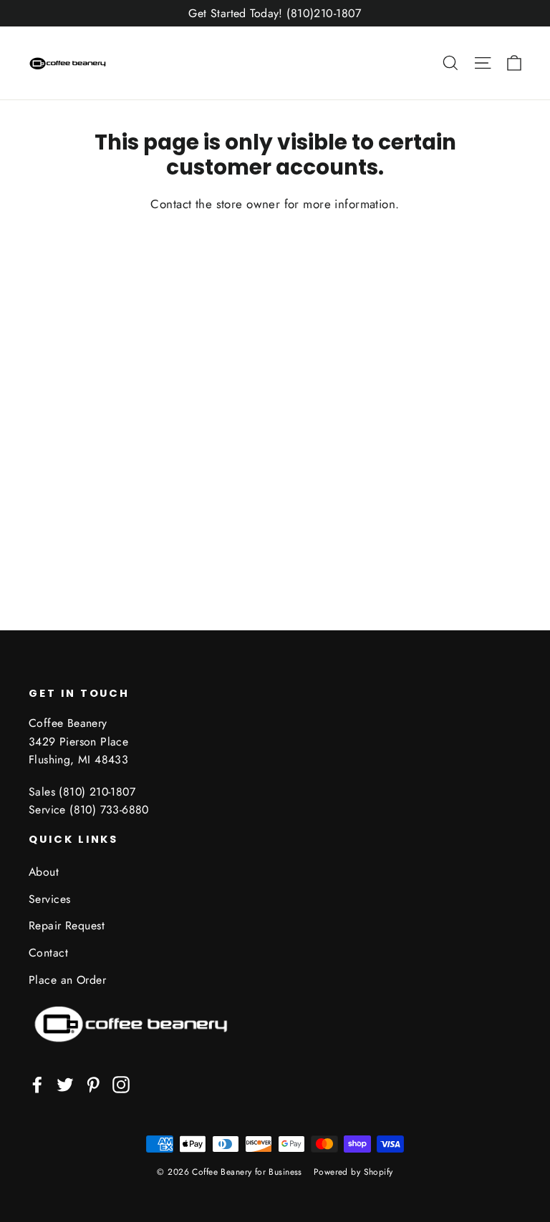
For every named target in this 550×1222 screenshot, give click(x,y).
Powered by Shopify (353, 1171)
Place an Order (67, 980)
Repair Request (67, 925)
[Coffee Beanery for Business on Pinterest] (93, 1083)
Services (49, 899)
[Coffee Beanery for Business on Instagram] (121, 1083)
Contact (48, 952)
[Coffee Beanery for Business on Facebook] (37, 1083)
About (44, 872)
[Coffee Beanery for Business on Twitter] (65, 1083)
